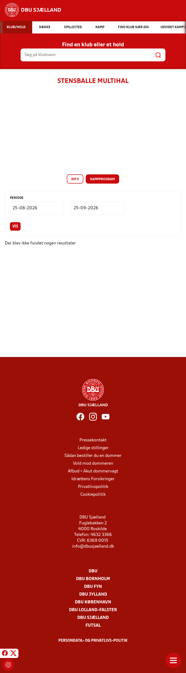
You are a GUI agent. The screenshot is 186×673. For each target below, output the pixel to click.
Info (75, 179)
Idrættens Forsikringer (93, 479)
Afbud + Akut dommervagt (93, 471)
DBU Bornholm (93, 579)
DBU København (93, 602)
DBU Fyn (93, 587)
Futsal (93, 626)
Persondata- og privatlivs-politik (93, 640)
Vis (15, 226)
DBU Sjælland (93, 618)
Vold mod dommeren (93, 464)
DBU (93, 571)
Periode (16, 198)
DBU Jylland (93, 594)
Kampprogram (102, 179)
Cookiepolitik (93, 495)
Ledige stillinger (93, 448)
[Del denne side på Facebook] (5, 654)
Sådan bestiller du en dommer (93, 456)
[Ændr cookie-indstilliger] (8, 665)
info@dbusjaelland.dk (93, 546)
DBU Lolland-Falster (93, 610)
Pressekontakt (93, 440)
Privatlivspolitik (93, 487)
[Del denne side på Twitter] (13, 654)
